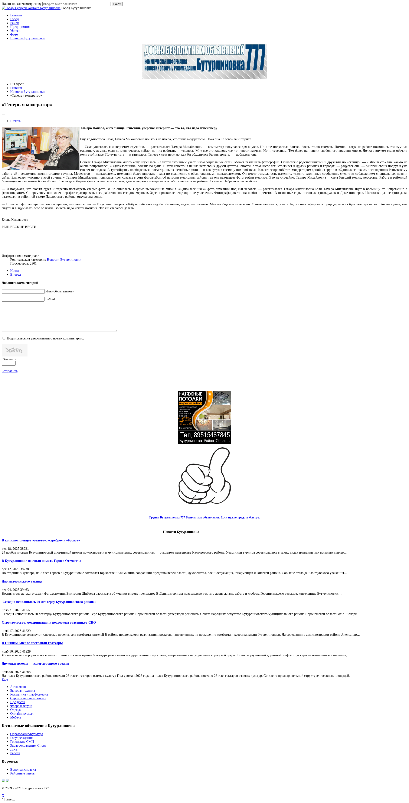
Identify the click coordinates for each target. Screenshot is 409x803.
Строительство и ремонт (28, 698)
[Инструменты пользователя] (3, 114)
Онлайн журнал (21, 713)
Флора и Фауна (21, 706)
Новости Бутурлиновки (27, 38)
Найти (117, 4)
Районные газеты (22, 773)
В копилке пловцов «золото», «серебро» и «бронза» (41, 540)
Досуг (14, 749)
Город (14, 19)
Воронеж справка (23, 769)
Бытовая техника (22, 690)
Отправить (9, 371)
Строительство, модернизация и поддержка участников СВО (49, 622)
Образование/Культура (26, 734)
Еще (5, 679)
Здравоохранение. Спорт (28, 745)
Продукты (17, 702)
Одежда (16, 709)
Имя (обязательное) (59, 291)
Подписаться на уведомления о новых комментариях (45, 338)
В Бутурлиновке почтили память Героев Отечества (41, 561)
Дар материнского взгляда (22, 581)
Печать (15, 121)
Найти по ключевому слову (22, 4)
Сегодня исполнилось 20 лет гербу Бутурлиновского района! (49, 602)
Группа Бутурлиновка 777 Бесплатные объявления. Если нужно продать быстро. (204, 517)
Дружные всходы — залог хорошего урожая (35, 663)
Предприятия (20, 27)
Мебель (15, 717)
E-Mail (50, 299)
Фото (14, 34)
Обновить (9, 359)
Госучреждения (21, 738)
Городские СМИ (22, 741)
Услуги (15, 30)
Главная (16, 15)
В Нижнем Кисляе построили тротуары (32, 643)
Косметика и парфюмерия (29, 694)
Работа (15, 753)
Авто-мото (18, 686)
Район (14, 23)
